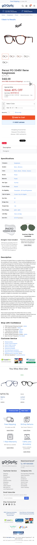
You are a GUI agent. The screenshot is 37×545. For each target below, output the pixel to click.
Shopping (5, 482)
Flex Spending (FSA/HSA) (27, 473)
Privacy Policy (24, 480)
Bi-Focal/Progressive (26, 190)
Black (15, 171)
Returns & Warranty (10, 346)
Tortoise (24, 171)
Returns (5, 475)
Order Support (7, 485)
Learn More (27, 245)
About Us (23, 477)
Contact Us (24, 479)
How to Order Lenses (10, 345)
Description (7, 147)
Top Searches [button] (19, 542)
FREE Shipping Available (10, 512)
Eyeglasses (10, 15)
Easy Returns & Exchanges (27, 512)
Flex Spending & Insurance (12, 350)
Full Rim (16, 182)
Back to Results (9, 20)
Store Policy (24, 484)
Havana (29, 171)
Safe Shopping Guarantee (27, 514)
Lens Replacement (8, 489)
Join (26, 498)
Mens (15, 167)
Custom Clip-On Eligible (20, 194)
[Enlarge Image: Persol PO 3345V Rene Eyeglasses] (19, 40)
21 (14, 202)
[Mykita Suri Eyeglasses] (9, 383)
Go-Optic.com (10, 537)
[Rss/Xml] (14, 504)
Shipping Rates (9, 342)
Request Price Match (18, 132)
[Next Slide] (34, 40)
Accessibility (24, 485)
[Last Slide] (3, 40)
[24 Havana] (12, 56)
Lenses (5, 479)
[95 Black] (5, 62)
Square (16, 186)
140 (15, 206)
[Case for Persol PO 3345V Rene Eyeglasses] (9, 230)
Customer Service (20, 355)
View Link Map (18, 214)
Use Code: (7, 93)
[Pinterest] (9, 504)
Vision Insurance (25, 475)
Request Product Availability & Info (13, 351)
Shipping (5, 473)
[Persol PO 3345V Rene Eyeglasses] (5, 56)
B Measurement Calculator (11, 353)
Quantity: (4, 112)
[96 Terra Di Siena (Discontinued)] (19, 56)
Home (3, 15)
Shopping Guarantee (18, 129)
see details (27, 81)
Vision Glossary (25, 487)
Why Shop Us (6, 487)
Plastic (16, 178)
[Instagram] (12, 504)
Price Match (22, 336)
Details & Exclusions (24, 95)
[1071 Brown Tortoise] (26, 56)
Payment (5, 484)
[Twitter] (6, 504)
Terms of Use (24, 482)
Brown (19, 171)
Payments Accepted (10, 348)
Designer (6, 151)
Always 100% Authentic (18, 134)
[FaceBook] (3, 504)
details (25, 326)
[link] (31, 360)
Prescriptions (6, 477)
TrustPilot (13, 527)
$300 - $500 (17, 210)
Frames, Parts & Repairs (11, 343)
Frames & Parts (7, 480)
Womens (20, 167)
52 (14, 198)
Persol (16, 15)
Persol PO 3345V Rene (26, 15)
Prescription (17, 190)
